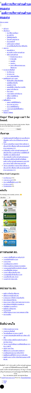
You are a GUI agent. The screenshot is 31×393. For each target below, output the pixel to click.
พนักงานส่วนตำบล (12, 54)
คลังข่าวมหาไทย (8, 348)
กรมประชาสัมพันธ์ (9, 331)
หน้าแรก (6, 28)
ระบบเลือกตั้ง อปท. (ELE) (10, 276)
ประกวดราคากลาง (12, 104)
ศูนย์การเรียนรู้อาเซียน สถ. (11, 293)
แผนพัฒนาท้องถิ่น (12, 83)
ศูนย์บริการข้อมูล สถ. (9, 308)
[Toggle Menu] (0, 25)
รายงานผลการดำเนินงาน (14, 93)
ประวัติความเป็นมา (12, 33)
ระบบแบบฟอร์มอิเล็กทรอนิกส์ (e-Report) (15, 268)
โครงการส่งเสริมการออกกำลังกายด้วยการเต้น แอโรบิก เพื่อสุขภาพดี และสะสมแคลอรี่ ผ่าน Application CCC (16, 146)
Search (18, 129)
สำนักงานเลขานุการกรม (10, 329)
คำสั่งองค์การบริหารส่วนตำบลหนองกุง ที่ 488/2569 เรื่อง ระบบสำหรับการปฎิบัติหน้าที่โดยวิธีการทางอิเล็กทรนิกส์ (16, 152)
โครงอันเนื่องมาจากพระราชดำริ (13, 333)
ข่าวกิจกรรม (10, 72)
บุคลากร (6, 48)
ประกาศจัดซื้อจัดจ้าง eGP (10, 182)
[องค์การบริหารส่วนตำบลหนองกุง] (15, 8)
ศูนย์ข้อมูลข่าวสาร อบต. (10, 78)
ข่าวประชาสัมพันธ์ (9, 70)
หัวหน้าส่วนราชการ (16, 56)
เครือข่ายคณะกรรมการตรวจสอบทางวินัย (15, 312)
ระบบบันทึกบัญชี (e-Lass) (10, 259)
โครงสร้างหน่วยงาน (13, 39)
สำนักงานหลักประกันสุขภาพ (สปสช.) (14, 266)
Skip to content (4, 22)
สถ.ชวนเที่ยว (7, 314)
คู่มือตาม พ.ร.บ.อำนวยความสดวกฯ (13, 350)
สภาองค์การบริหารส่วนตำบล (15, 52)
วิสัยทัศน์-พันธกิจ (12, 37)
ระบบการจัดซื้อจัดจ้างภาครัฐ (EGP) (14, 257)
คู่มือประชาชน (11, 98)
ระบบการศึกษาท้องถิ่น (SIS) (11, 272)
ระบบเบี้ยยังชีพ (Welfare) (10, 270)
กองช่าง (12, 63)
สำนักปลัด (13, 59)
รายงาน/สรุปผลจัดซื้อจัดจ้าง (15, 109)
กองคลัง (12, 61)
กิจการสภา (10, 91)
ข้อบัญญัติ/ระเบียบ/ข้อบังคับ (15, 80)
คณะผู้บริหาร (11, 50)
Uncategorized (7, 186)
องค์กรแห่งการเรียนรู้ (13, 43)
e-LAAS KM (7, 310)
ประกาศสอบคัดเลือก (13, 76)
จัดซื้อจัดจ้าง (7, 100)
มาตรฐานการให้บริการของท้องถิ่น (13, 297)
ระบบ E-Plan (7, 261)
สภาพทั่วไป (10, 35)
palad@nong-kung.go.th (8, 377)
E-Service (6, 110)
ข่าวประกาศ (10, 74)
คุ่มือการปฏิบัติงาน (12, 96)
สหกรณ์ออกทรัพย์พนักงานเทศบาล (13, 304)
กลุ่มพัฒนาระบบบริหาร (10, 306)
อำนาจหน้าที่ (11, 41)
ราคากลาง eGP (8, 180)
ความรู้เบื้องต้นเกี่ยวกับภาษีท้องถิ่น (17, 46)
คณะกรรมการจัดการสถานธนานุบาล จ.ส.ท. (16, 302)
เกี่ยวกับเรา (6, 30)
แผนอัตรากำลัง (11, 85)
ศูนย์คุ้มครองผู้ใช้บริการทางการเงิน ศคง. (15, 355)
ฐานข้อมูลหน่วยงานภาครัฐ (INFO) (13, 353)
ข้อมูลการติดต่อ (8, 112)
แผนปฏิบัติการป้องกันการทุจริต (16, 87)
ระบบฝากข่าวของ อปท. (10, 279)
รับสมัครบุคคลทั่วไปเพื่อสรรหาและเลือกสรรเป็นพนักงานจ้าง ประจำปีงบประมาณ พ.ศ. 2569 (16, 140)
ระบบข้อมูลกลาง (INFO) (10, 263)
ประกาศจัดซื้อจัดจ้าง (13, 106)
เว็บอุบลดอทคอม (26, 377)
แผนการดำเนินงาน (12, 89)
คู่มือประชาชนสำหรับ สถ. (11, 295)
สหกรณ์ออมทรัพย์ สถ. (10, 300)
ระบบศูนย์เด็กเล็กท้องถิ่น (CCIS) (12, 274)
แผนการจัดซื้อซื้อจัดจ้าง (14, 102)
